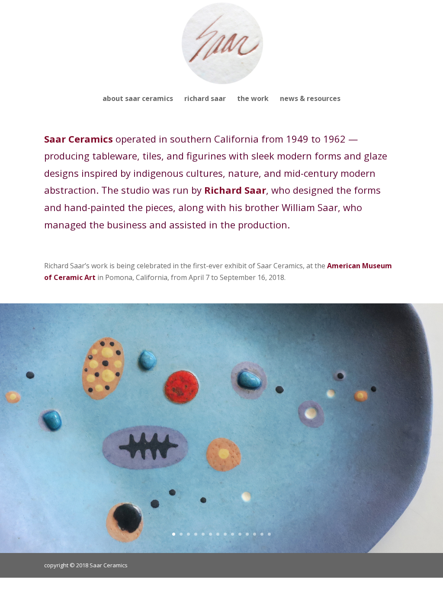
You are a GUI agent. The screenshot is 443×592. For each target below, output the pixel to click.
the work (253, 99)
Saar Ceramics (78, 138)
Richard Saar (235, 189)
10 (239, 534)
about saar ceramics (138, 99)
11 (247, 534)
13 (261, 534)
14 (269, 534)
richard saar (205, 99)
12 (254, 534)
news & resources (310, 99)
